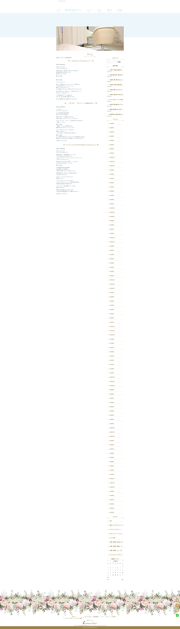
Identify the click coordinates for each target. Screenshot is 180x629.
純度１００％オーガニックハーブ (116, 525)
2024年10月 (112, 216)
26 (115, 574)
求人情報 (119, 10)
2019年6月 (112, 453)
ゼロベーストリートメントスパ (116, 533)
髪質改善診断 (95, 616)
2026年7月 (112, 127)
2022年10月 (112, 288)
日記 (111, 520)
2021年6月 (112, 351)
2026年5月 (112, 136)
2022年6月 (112, 301)
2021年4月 (112, 360)
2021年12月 (112, 326)
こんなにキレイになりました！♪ (81, 61)
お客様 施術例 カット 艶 (116, 550)
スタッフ (99, 10)
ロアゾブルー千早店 (68, 618)
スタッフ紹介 (112, 537)
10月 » (122, 579)
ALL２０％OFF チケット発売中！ (117, 99)
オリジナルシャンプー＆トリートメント (117, 554)
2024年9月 (112, 220)
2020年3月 (112, 415)
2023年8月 (112, 246)
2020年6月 (112, 402)
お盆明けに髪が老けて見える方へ (116, 94)
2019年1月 (112, 474)
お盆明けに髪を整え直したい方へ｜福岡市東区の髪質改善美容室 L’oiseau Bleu (117, 104)
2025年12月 (112, 157)
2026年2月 (112, 148)
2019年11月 (112, 432)
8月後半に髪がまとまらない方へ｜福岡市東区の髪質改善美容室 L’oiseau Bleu (117, 89)
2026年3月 (112, 144)
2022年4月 (112, 309)
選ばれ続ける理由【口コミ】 (73, 10)
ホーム (59, 10)
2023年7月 (112, 250)
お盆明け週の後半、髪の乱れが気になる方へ (117, 74)
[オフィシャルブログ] (178, 606)
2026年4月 (112, 140)
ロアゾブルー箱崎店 (78, 618)
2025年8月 (112, 174)
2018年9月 (112, 491)
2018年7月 (112, 499)
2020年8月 (112, 394)
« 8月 (108, 579)
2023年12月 (112, 237)
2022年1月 (112, 322)
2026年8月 (112, 123)
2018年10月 (112, 487)
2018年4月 (112, 512)
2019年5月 (112, 457)
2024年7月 (112, 229)
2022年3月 (112, 313)
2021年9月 (112, 339)
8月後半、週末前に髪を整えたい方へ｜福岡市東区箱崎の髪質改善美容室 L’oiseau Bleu (117, 69)
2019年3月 (112, 465)
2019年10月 (112, 436)
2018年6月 (112, 503)
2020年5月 (112, 406)
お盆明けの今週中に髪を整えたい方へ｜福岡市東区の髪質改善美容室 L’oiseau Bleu (117, 84)
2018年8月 (112, 495)
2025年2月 (112, 199)
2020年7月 (112, 398)
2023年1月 (112, 275)
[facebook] (178, 611)
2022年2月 (112, 317)
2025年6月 (112, 182)
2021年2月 (112, 368)
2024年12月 (112, 208)
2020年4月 (112, 410)
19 (115, 572)
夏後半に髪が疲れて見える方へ (116, 109)
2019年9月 (112, 440)
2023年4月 (112, 263)
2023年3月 (112, 267)
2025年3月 (112, 195)
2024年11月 (112, 212)
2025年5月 (112, 186)
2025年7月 (112, 178)
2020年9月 (112, 389)
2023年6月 (112, 254)
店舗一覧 (109, 10)
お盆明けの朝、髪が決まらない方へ (117, 79)
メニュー (89, 10)
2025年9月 (112, 170)
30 (108, 577)
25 (112, 574)
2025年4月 (112, 191)
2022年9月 (112, 292)
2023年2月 (112, 271)
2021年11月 (112, 330)
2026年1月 (112, 153)
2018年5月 (112, 508)
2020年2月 (112, 419)
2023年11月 (112, 241)
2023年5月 (112, 258)
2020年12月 (112, 377)
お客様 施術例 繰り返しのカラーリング (117, 542)
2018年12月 (112, 478)
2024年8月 (112, 224)
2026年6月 (112, 131)
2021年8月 (112, 343)
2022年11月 (112, 284)
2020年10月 (112, 385)
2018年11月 (112, 482)
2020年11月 (112, 381)
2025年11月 (112, 161)
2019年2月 (112, 470)
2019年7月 (112, 449)
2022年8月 (112, 296)
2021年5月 (112, 356)
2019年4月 (112, 461)
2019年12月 (112, 427)
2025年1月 (112, 203)
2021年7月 (112, 347)
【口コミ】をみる (87, 616)
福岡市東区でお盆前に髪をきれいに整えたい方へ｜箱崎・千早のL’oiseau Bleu (117, 114)
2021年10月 (112, 334)
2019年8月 (112, 444)
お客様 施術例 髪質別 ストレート (117, 546)
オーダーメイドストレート (115, 529)
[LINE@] (178, 615)
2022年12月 (112, 279)
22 (122, 572)
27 (117, 574)
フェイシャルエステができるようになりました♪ (81, 145)
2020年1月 (112, 423)
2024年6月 (112, 233)
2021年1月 (112, 372)
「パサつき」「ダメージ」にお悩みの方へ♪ (81, 103)
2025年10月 (112, 165)
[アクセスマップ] (178, 601)
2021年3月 (112, 364)
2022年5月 (112, 305)
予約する (73, 616)
